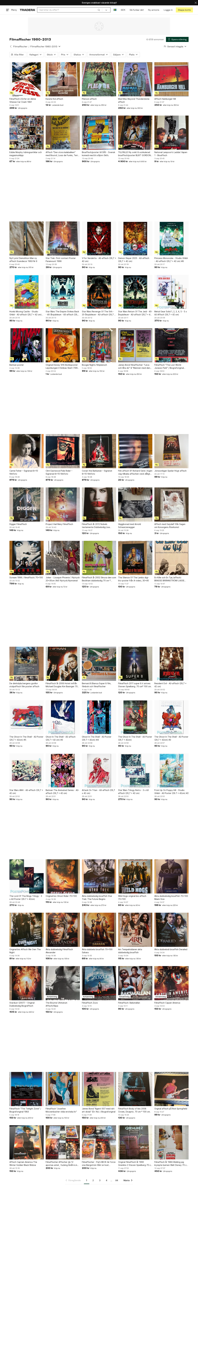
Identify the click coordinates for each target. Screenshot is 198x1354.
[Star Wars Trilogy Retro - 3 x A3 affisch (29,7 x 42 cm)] (135, 770)
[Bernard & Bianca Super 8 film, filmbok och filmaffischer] (99, 664)
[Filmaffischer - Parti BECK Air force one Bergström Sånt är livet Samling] (99, 1142)
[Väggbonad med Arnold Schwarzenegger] (135, 504)
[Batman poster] (26, 345)
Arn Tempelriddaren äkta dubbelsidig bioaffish (130, 951)
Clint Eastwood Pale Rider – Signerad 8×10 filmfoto (59, 472)
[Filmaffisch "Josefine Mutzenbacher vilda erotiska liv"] (63, 1089)
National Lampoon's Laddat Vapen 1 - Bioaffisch (170, 154)
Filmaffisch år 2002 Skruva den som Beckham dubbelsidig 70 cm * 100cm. (99, 579)
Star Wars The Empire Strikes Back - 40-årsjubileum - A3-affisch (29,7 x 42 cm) (62, 313)
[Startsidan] (27, 9)
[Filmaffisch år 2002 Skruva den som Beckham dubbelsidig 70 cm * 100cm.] (99, 558)
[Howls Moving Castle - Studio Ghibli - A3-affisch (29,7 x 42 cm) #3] (26, 292)
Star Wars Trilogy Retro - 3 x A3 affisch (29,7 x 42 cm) (133, 791)
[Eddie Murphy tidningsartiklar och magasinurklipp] (26, 133)
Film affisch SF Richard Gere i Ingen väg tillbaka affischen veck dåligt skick (135, 472)
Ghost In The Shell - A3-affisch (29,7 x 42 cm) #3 (61, 738)
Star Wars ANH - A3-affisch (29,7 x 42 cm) (26, 791)
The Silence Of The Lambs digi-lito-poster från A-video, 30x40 (133, 579)
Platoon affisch (89, 99)
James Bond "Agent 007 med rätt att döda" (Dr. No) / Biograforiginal (98, 1110)
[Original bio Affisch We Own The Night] (26, 930)
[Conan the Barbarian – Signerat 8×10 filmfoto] (99, 451)
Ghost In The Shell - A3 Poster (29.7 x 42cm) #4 (96, 738)
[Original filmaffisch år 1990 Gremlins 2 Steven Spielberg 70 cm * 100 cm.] (135, 1142)
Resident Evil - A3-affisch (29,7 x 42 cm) (170, 685)
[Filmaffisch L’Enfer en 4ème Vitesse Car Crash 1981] (26, 79)
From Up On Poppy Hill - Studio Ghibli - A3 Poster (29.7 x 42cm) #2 (171, 791)
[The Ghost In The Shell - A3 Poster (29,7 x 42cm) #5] (26, 717)
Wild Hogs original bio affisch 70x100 (132, 897)
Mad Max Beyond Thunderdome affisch (133, 100)
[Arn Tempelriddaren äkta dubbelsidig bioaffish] (135, 930)
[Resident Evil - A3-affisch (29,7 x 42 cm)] (171, 664)
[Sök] (99, 9)
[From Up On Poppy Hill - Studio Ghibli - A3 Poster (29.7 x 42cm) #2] (171, 770)
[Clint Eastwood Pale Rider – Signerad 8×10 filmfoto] (63, 451)
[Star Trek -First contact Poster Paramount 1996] (63, 238)
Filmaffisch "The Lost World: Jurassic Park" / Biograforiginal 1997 (169, 366)
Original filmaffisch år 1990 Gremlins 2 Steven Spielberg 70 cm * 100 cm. (135, 1164)
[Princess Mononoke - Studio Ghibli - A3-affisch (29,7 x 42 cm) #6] (171, 238)
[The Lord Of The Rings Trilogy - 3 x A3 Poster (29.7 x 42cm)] (26, 876)
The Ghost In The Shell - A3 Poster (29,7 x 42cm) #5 (26, 738)
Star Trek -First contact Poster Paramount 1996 (61, 259)
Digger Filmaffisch (18, 524)
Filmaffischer (20, 46)
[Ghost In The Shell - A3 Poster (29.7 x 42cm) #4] (99, 717)
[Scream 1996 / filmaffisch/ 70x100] (26, 558)
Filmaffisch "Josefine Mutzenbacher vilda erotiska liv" (61, 1110)
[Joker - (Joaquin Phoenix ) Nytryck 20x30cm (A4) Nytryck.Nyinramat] (63, 558)
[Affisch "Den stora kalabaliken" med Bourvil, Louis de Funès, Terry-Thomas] (63, 133)
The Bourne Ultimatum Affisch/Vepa (56, 1004)
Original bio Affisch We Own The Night (25, 951)
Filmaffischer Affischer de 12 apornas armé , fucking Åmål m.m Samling (61, 1164)
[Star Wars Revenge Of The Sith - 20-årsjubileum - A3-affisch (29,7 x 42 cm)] (99, 292)
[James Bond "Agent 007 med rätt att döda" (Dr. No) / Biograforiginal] (99, 1089)
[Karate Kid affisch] (63, 79)
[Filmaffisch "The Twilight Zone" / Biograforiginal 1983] (26, 1089)
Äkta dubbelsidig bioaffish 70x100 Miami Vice (171, 897)
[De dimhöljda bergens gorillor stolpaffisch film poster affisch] (26, 664)
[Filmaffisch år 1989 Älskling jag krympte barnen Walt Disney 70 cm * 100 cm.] (171, 1142)
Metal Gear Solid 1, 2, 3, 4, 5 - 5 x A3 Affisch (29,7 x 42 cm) (170, 313)
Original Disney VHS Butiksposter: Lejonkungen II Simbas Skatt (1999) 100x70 (63, 366)
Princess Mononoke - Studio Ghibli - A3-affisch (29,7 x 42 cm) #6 (171, 259)
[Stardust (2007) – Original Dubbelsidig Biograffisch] (26, 983)
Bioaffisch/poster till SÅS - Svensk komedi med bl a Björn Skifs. (98, 154)
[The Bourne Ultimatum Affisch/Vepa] (63, 983)
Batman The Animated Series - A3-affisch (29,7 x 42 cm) (62, 791)
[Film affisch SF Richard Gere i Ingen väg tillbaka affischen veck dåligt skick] (135, 451)
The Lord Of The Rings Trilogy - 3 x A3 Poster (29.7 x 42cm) (25, 897)
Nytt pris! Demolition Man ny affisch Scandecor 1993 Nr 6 (23, 259)
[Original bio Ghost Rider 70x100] (63, 876)
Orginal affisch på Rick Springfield (170, 1108)
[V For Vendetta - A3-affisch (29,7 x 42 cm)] (99, 238)
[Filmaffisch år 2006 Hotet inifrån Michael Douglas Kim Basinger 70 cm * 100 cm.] (63, 664)
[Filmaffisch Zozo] (99, 983)
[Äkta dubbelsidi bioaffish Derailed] (171, 930)
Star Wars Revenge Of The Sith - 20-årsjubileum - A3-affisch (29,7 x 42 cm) (99, 313)
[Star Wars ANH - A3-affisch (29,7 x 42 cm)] (26, 770)
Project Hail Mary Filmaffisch (59, 524)
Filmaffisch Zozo (90, 1003)
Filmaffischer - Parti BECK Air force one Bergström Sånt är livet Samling (99, 1164)
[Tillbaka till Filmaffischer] (10, 46)
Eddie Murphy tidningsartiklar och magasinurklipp (25, 154)
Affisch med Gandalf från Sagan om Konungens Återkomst (169, 525)
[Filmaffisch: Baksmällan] (135, 983)
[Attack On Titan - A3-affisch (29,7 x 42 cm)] (99, 770)
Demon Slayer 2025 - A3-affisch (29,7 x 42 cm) (133, 259)
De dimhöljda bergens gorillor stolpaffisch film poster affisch (24, 685)
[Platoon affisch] (99, 79)
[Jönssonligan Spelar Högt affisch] (171, 451)
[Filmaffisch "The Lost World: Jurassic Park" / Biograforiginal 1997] (171, 345)
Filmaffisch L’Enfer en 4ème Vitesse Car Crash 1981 (22, 100)
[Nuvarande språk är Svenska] (115, 9)
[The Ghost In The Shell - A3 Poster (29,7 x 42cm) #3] (171, 717)
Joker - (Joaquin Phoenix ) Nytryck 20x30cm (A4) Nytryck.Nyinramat (63, 579)
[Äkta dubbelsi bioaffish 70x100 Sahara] (99, 930)
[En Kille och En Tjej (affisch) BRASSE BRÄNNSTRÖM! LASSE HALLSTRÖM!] (171, 558)
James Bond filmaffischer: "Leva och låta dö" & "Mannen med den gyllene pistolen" (134, 366)
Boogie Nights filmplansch (94, 365)
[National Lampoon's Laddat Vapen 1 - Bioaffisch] (171, 133)
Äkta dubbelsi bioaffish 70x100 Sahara (97, 951)
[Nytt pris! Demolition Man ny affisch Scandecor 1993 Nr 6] (26, 238)
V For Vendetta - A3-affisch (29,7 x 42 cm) (99, 259)
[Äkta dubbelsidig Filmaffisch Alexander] (63, 930)
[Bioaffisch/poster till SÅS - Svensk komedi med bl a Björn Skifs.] (99, 133)
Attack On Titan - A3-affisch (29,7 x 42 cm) (98, 791)
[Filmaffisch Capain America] (171, 983)
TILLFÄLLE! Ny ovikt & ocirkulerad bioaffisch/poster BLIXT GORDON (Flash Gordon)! (134, 154)
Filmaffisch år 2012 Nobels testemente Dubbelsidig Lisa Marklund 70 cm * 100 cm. (96, 526)
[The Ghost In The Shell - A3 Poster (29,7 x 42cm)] (135, 717)
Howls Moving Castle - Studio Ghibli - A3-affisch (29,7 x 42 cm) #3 (25, 313)
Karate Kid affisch (54, 99)
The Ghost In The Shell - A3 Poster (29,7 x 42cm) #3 (171, 738)
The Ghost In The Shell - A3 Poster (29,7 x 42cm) (135, 738)
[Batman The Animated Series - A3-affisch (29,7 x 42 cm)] (63, 770)
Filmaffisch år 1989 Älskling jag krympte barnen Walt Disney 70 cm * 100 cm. (171, 1164)
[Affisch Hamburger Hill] (171, 79)
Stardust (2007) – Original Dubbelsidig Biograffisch (21, 1004)
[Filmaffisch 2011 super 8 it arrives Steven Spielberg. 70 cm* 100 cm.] (135, 664)
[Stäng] (195, 2)
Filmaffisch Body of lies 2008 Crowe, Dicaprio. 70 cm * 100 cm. (134, 1110)
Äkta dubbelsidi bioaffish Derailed (170, 949)
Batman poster (16, 365)
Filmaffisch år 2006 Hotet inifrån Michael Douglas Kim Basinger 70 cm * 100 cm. (62, 685)
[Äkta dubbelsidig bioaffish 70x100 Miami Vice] (171, 876)
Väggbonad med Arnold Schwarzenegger (129, 525)
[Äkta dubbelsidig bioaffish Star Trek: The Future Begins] (99, 876)
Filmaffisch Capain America (167, 1003)
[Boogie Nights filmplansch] (99, 345)
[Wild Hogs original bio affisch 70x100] (135, 876)
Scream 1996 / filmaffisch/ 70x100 (26, 577)
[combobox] (69, 10)
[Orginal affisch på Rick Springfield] (171, 1089)
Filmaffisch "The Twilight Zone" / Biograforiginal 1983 (25, 1110)
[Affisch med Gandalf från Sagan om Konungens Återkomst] (171, 504)
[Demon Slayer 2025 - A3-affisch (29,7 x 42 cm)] (135, 238)
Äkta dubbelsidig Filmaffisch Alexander (59, 951)
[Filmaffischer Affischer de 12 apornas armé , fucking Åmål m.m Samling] (63, 1142)
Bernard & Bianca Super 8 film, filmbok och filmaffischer (96, 685)
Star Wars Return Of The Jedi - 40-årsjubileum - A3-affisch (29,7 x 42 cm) (135, 313)
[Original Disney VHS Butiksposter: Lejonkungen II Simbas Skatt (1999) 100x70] (63, 345)
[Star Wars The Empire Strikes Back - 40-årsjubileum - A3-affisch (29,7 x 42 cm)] (63, 292)
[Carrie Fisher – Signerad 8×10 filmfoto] (26, 451)
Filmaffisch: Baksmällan (129, 1003)
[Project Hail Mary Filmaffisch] (63, 504)
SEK (123, 10)
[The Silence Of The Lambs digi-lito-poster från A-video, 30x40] (135, 558)
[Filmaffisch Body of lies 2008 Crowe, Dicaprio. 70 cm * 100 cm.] (135, 1089)
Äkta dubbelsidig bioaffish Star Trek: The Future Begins (97, 897)
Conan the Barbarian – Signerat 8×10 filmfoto (97, 472)
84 (116, 1180)
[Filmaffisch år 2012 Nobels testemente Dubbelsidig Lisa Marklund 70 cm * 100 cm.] (99, 504)
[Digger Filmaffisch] (26, 504)
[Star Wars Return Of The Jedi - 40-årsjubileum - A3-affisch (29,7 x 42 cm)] (135, 292)
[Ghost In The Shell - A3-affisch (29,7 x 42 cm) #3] (63, 717)
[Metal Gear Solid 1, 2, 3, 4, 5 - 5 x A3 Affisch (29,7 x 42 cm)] (171, 292)
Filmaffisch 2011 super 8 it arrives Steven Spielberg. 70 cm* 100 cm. (134, 685)
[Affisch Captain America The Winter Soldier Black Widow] (26, 1142)
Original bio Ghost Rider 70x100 (61, 896)
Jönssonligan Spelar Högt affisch (170, 471)
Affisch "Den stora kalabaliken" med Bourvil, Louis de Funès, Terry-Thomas (63, 154)
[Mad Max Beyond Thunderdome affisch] (135, 79)
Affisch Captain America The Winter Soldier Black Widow (23, 1163)
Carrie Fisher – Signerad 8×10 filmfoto (23, 472)
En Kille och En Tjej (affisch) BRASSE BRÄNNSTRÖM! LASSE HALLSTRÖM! (169, 579)
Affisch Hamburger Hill (165, 99)
